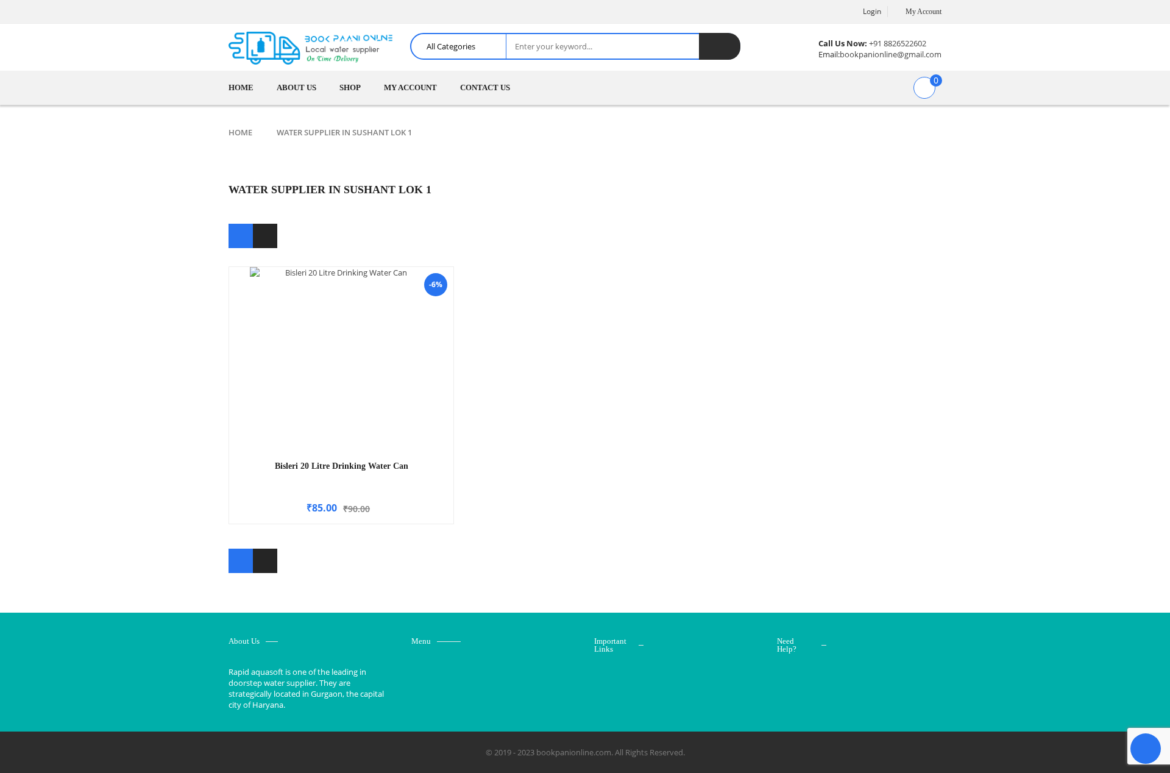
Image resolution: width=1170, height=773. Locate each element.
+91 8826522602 (897, 43)
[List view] (265, 236)
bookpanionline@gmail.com (890, 54)
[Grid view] (241, 236)
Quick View (341, 335)
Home (240, 132)
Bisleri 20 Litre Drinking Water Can (341, 466)
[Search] (719, 46)
